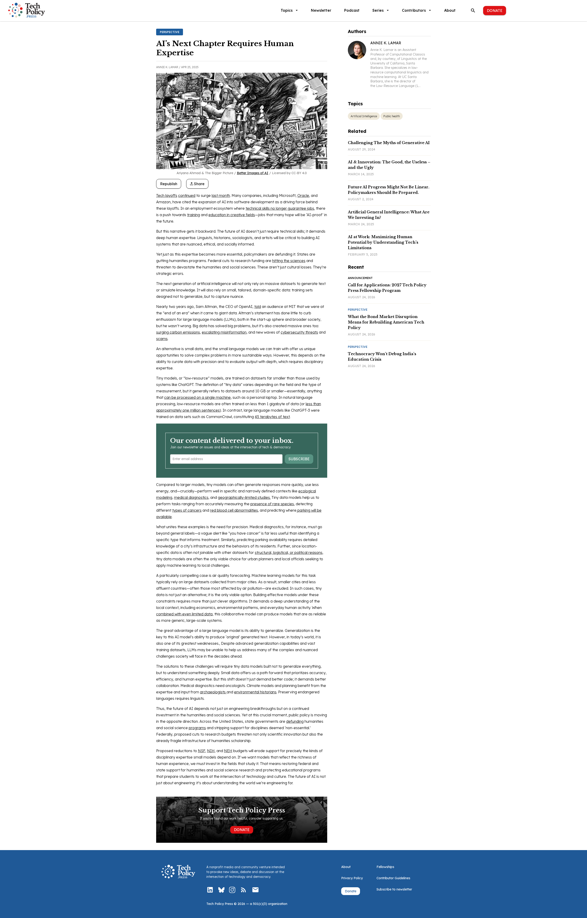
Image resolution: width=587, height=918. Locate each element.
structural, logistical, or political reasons (288, 552)
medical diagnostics (191, 497)
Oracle (303, 195)
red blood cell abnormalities (234, 510)
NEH (228, 750)
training (193, 214)
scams (162, 338)
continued (186, 195)
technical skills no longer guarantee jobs (280, 208)
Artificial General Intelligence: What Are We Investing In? (388, 215)
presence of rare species (272, 504)
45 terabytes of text (272, 416)
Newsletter (321, 10)
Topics (287, 10)
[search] (473, 10)
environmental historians (255, 692)
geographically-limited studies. (244, 497)
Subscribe (299, 459)
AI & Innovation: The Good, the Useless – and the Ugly (389, 165)
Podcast (352, 10)
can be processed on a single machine (197, 397)
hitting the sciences (288, 260)
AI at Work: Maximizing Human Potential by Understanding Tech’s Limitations (383, 242)
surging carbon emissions (178, 332)
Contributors (414, 10)
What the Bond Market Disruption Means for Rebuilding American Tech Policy (386, 322)
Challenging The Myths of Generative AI (389, 142)
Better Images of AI (252, 173)
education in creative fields (231, 214)
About (450, 10)
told (257, 306)
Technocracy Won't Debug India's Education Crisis (382, 357)
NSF (201, 750)
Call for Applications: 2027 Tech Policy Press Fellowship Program (387, 288)
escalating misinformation (224, 332)
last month (221, 195)
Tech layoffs (166, 195)
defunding (295, 721)
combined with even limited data (184, 614)
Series (378, 10)
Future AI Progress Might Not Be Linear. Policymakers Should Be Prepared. (388, 190)
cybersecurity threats (299, 332)
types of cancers (187, 510)
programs (197, 727)
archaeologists (213, 692)
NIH (211, 750)
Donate (494, 10)
